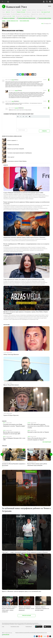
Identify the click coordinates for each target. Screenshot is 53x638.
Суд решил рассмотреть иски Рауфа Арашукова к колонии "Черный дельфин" (14, 425)
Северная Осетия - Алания (36, 14)
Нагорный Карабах (6, 14)
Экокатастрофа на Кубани (45, 18)
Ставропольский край (6, 16)
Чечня (13, 16)
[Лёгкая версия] (8, 1)
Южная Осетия (19, 16)
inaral (13, 101)
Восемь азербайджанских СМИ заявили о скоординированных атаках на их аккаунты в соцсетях (26, 244)
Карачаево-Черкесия (36, 12)
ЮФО (32, 16)
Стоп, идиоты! (10, 157)
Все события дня (47, 441)
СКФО (44, 14)
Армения (24, 9)
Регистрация (21, 130)
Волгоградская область (42, 9)
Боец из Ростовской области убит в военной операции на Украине (37, 438)
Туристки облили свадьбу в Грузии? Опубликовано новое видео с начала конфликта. (9, 609)
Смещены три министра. (13, 144)
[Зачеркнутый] (26, 116)
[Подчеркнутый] (23, 116)
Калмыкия (28, 12)
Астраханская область (31, 9)
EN (5, 1)
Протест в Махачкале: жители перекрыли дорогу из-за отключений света (21, 591)
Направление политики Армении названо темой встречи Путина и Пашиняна (24, 237)
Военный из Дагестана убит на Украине (38, 432)
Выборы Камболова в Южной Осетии (26, 18)
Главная (3, 20)
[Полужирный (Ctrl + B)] (17, 116)
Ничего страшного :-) (12, 140)
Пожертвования (29, 626)
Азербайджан (18, 9)
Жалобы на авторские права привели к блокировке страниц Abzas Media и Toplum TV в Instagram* (25, 312)
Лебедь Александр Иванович (11, 354)
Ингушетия (13, 12)
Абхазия (4, 9)
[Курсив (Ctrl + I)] (20, 116)
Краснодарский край (45, 12)
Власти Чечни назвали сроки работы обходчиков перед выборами (37, 464)
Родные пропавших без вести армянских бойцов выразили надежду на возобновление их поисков (26, 202)
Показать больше (26, 615)
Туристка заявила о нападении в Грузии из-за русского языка (42, 608)
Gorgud (16, 90)
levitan (13, 79)
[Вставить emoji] (29, 116)
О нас (3, 626)
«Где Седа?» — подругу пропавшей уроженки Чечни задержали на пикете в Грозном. (25, 552)
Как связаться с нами (15, 626)
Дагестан (8, 12)
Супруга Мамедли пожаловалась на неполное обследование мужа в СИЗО (23, 192)
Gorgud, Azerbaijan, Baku (24, 20)
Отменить (44, 130)
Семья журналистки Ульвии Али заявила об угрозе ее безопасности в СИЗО (23, 279)
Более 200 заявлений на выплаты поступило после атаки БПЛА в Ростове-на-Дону (39, 425)
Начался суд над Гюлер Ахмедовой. (15, 148)
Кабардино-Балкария (21, 12)
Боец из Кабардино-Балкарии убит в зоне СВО (14, 438)
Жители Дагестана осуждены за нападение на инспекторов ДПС (11, 432)
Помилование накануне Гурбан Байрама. (17, 161)
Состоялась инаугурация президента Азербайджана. (19, 153)
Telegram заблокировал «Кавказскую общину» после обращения (26, 608)
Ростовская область (26, 14)
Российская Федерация (16, 14)
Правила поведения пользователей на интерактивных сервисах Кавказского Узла (31, 632)
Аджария (8, 9)
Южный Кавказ (26, 16)
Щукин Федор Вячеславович (11, 385)
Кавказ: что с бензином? (9, 18)
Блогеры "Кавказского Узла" (12, 20)
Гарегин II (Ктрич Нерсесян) (11, 415)
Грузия (3, 12)
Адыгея (13, 9)
